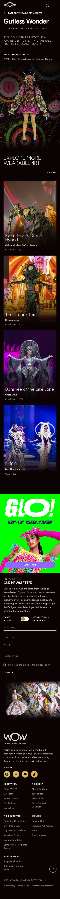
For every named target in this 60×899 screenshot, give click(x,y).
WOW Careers (11, 798)
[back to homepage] (9, 5)
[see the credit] (55, 714)
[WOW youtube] (25, 774)
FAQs (34, 830)
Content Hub (38, 821)
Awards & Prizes (12, 835)
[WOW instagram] (7, 774)
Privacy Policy (43, 664)
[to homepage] (18, 739)
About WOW (10, 789)
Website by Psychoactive (42, 885)
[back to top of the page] (52, 869)
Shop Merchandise (13, 861)
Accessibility (38, 798)
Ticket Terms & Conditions (39, 804)
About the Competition (15, 821)
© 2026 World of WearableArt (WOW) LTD (23, 880)
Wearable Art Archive (42, 826)
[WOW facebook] (16, 774)
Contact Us (9, 808)
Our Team (8, 793)
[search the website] (48, 6)
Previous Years (39, 835)
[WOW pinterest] (34, 774)
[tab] (30, 619)
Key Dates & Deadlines (15, 830)
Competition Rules (13, 840)
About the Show (40, 789)
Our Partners (10, 803)
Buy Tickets (37, 793)
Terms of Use (23, 885)
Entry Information (12, 826)
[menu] (54, 6)
